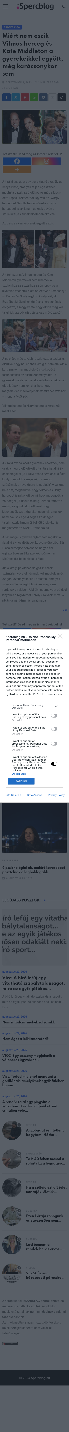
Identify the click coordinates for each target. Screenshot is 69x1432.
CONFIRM (21, 781)
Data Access (34, 794)
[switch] (54, 716)
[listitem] (34, 706)
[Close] (61, 637)
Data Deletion (13, 794)
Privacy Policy (56, 794)
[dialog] (34, 716)
